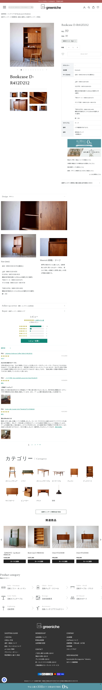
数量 (62, 47)
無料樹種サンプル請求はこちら (75, 167)
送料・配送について (10, 643)
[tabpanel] (18, 247)
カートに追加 (14, 561)
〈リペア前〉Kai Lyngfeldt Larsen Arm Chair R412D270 (21, 378)
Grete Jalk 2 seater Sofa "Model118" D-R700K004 (19, 409)
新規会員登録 (39, 640)
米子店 (82, 643)
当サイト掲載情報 (72, 662)
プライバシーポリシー (11, 652)
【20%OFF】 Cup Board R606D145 (12, 554)
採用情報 (69, 646)
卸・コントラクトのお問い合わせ (45, 662)
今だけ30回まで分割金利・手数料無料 (51, 1)
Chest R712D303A (82, 553)
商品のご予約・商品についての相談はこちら (79, 160)
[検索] (89, 7)
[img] (5, 356)
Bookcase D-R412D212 (24, 14)
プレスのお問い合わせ (42, 659)
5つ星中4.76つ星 (39, 320)
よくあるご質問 (9, 649)
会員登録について (41, 637)
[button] (23, 326)
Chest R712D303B (58, 553)
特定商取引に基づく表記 (12, 655)
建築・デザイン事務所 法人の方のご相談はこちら (80, 170)
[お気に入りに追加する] (63, 54)
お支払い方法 (8, 640)
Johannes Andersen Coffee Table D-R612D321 (18, 353)
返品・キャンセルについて (12, 646)
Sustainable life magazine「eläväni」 (79, 659)
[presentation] (1, 540)
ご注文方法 (7, 637)
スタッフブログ (71, 649)
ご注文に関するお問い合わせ (44, 653)
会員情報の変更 (40, 643)
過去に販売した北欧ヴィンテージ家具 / (29, 17)
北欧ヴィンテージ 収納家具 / (9, 17)
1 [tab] (19, 256)
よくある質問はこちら (95, 174)
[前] (17, 69)
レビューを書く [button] (34, 341)
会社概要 (69, 637)
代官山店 (76, 643)
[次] (46, 69)
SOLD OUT (84, 54)
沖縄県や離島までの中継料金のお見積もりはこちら (81, 163)
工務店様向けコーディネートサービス (47, 665)
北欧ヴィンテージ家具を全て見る (51, 512)
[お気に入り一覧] (98, 7)
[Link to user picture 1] (6, 399)
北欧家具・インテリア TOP (9, 14)
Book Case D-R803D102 (36, 553)
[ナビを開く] (4, 7)
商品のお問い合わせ (41, 656)
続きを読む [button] (58, 427)
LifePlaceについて (72, 640)
